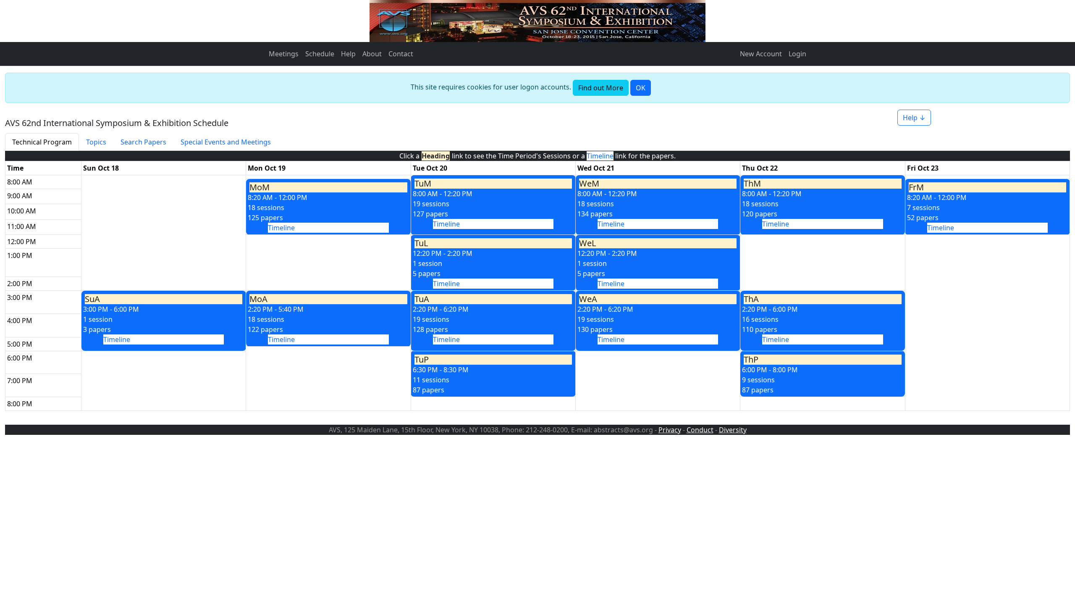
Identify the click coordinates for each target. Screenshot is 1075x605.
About (372, 53)
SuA (92, 299)
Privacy (669, 429)
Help (348, 53)
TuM (422, 184)
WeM (589, 184)
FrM (916, 187)
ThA (751, 299)
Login (797, 53)
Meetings (284, 53)
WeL (587, 243)
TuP (421, 360)
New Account (761, 53)
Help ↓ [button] (914, 117)
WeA (588, 299)
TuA (421, 299)
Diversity (733, 429)
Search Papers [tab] (143, 142)
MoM (259, 187)
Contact (400, 53)
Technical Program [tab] (42, 142)
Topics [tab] (96, 142)
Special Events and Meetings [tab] (226, 142)
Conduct (700, 429)
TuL (421, 243)
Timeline (446, 224)
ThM (752, 184)
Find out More (600, 87)
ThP (751, 360)
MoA (258, 299)
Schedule (319, 53)
